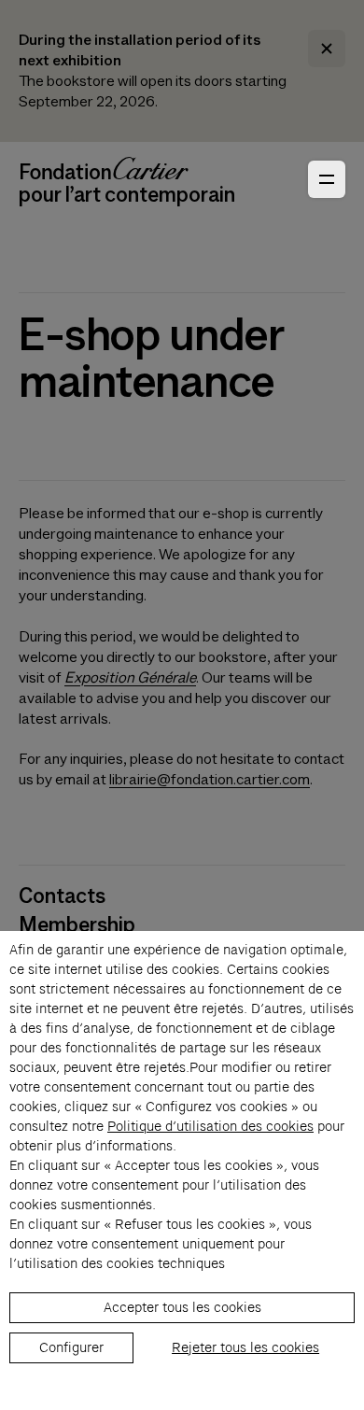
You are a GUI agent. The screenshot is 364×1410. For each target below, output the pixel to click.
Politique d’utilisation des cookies (210, 1126)
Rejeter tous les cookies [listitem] (245, 1347)
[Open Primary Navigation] (326, 179)
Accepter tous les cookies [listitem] (182, 1307)
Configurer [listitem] (71, 1347)
